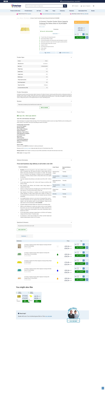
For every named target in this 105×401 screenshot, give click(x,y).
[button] (65, 5)
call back (48, 52)
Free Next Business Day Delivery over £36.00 (51, 13)
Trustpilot (29, 13)
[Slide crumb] (4, 1)
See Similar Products (65, 52)
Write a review (42, 26)
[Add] (83, 34)
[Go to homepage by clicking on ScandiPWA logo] (16, 6)
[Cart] (93, 6)
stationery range (27, 148)
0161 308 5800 (85, 13)
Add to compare (19, 293)
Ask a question (22, 229)
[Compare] (87, 37)
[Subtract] (78, 34)
